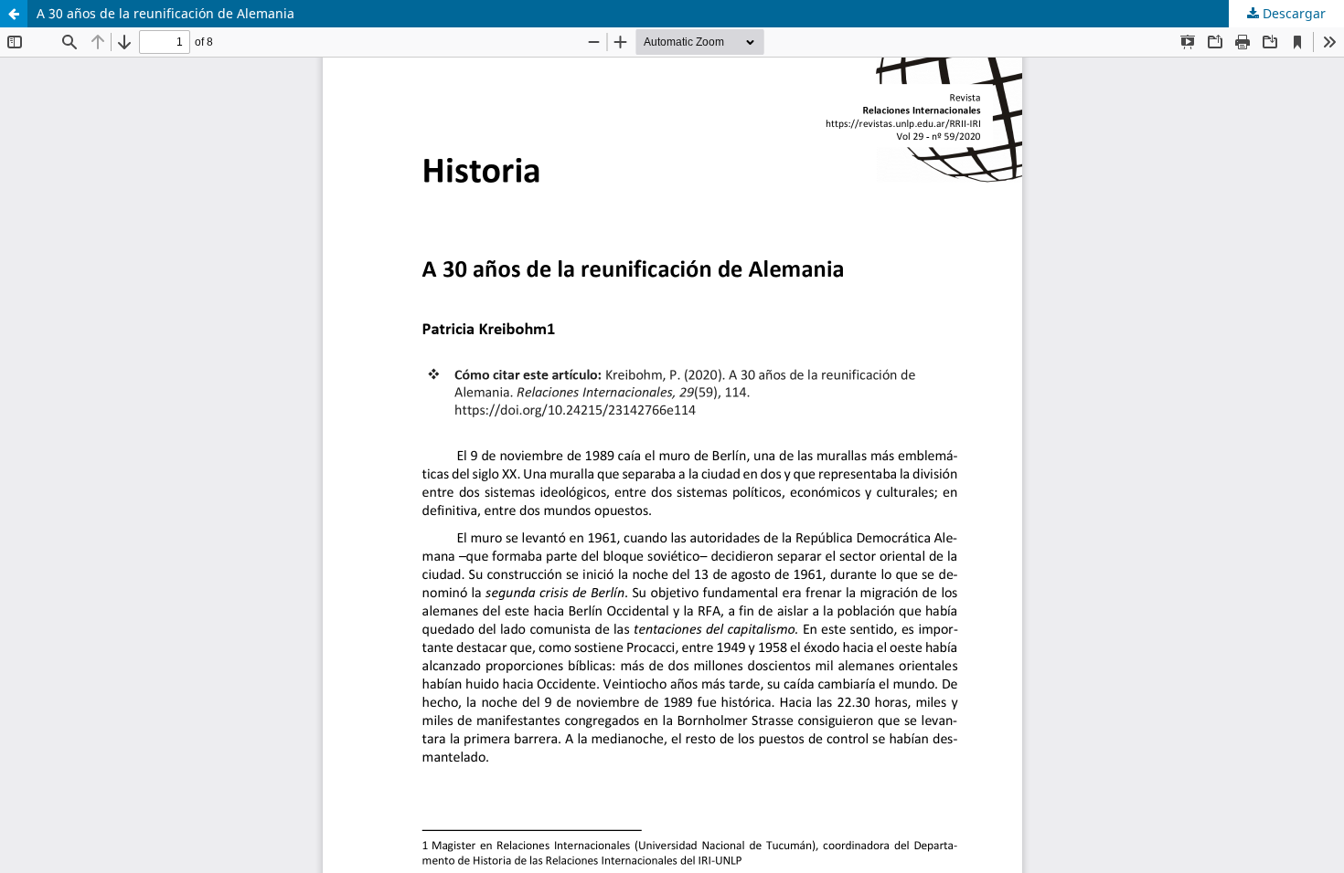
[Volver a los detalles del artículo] (13, 13)
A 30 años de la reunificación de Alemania (165, 13)
